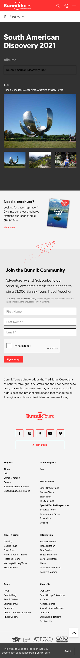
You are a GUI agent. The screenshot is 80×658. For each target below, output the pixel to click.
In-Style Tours (47, 501)
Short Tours (46, 496)
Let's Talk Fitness (48, 559)
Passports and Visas (50, 567)
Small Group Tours (49, 488)
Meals (43, 563)
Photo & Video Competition (18, 612)
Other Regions (48, 462)
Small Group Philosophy (52, 595)
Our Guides (46, 550)
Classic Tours (47, 492)
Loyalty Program (48, 572)
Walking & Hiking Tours (15, 563)
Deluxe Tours (10, 546)
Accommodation (48, 541)
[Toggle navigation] (74, 6)
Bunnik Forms (11, 604)
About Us (45, 584)
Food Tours (9, 550)
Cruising (8, 541)
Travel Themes (12, 534)
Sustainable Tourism (50, 617)
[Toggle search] (58, 6)
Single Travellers (48, 554)
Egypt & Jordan (12, 478)
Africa (7, 469)
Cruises (44, 523)
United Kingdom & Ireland (17, 491)
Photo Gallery (11, 617)
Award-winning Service (52, 608)
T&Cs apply (10, 298)
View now (9, 227)
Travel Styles (47, 481)
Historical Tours (12, 559)
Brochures (9, 608)
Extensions (45, 518)
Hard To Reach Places (15, 554)
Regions (8, 462)
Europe (7, 482)
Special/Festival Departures (54, 505)
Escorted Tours (48, 509)
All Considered (47, 604)
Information (46, 534)
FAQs (6, 590)
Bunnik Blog (10, 595)
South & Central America (16, 486)
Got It (68, 651)
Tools (7, 584)
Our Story (45, 590)
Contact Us (46, 621)
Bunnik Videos (11, 599)
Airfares (44, 599)
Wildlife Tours (11, 567)
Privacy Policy (30, 298)
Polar (42, 469)
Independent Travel (50, 514)
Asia (6, 473)
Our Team (45, 612)
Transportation (47, 546)
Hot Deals (41, 445)
